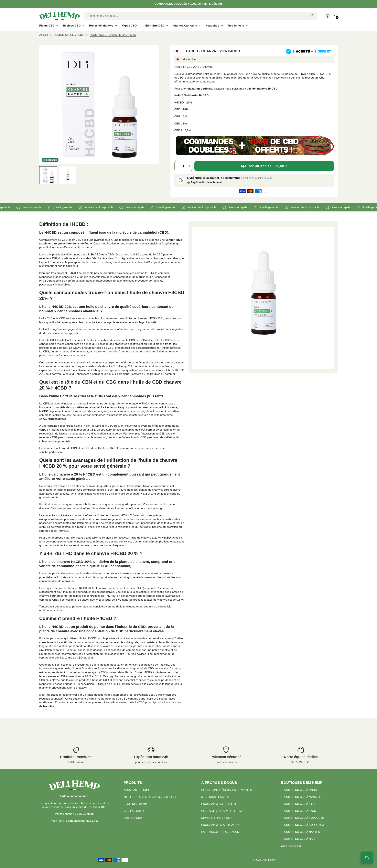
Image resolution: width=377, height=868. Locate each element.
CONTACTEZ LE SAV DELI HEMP (222, 810)
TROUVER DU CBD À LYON (298, 810)
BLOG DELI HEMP (135, 803)
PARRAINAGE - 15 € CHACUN (220, 831)
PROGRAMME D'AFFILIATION (220, 824)
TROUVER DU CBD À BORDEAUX (302, 824)
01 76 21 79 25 (300, 762)
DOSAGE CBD (133, 817)
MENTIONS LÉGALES (215, 796)
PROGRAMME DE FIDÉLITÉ (219, 803)
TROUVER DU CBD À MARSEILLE (302, 796)
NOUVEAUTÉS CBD (136, 789)
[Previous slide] (42, 175)
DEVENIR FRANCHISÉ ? (216, 817)
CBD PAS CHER (134, 810)
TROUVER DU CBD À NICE (298, 838)
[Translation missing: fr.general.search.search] (312, 15)
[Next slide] (155, 175)
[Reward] (367, 858)
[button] (48, 175)
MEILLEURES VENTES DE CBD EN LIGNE (150, 796)
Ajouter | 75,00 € (264, 166)
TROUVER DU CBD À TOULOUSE (302, 817)
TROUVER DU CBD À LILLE (298, 803)
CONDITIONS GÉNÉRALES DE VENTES (226, 789)
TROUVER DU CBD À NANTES (300, 831)
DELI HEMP (269, 860)
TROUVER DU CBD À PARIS (299, 789)
